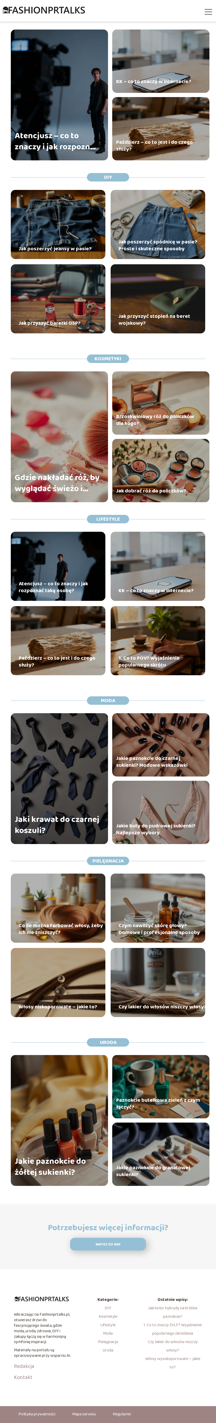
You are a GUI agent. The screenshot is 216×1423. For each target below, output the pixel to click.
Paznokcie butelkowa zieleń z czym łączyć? (158, 1103)
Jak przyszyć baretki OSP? (50, 323)
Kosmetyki (108, 358)
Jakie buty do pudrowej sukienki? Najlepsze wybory (155, 829)
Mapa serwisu (84, 1414)
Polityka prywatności (36, 1414)
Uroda (108, 1042)
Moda (108, 700)
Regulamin (122, 1414)
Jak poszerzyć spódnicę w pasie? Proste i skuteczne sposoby (158, 245)
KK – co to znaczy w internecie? (153, 81)
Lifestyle (108, 519)
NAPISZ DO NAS (108, 1244)
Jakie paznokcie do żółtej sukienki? (50, 1167)
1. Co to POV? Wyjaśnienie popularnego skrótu (149, 661)
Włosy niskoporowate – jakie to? (58, 1006)
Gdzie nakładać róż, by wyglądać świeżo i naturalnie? (57, 483)
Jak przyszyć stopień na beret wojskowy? (154, 320)
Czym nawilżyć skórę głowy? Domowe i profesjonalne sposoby (159, 929)
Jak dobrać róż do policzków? (151, 490)
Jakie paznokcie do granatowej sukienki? (153, 1171)
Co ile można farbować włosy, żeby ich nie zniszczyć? (61, 929)
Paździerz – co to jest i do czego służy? (154, 145)
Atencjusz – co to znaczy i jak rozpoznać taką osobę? (57, 141)
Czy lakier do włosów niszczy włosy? (163, 1006)
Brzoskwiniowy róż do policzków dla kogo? (155, 420)
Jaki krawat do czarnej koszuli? (57, 825)
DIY (108, 177)
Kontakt (23, 1377)
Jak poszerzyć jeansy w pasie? (55, 248)
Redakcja (24, 1366)
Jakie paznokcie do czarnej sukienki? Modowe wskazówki (152, 762)
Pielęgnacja (108, 861)
